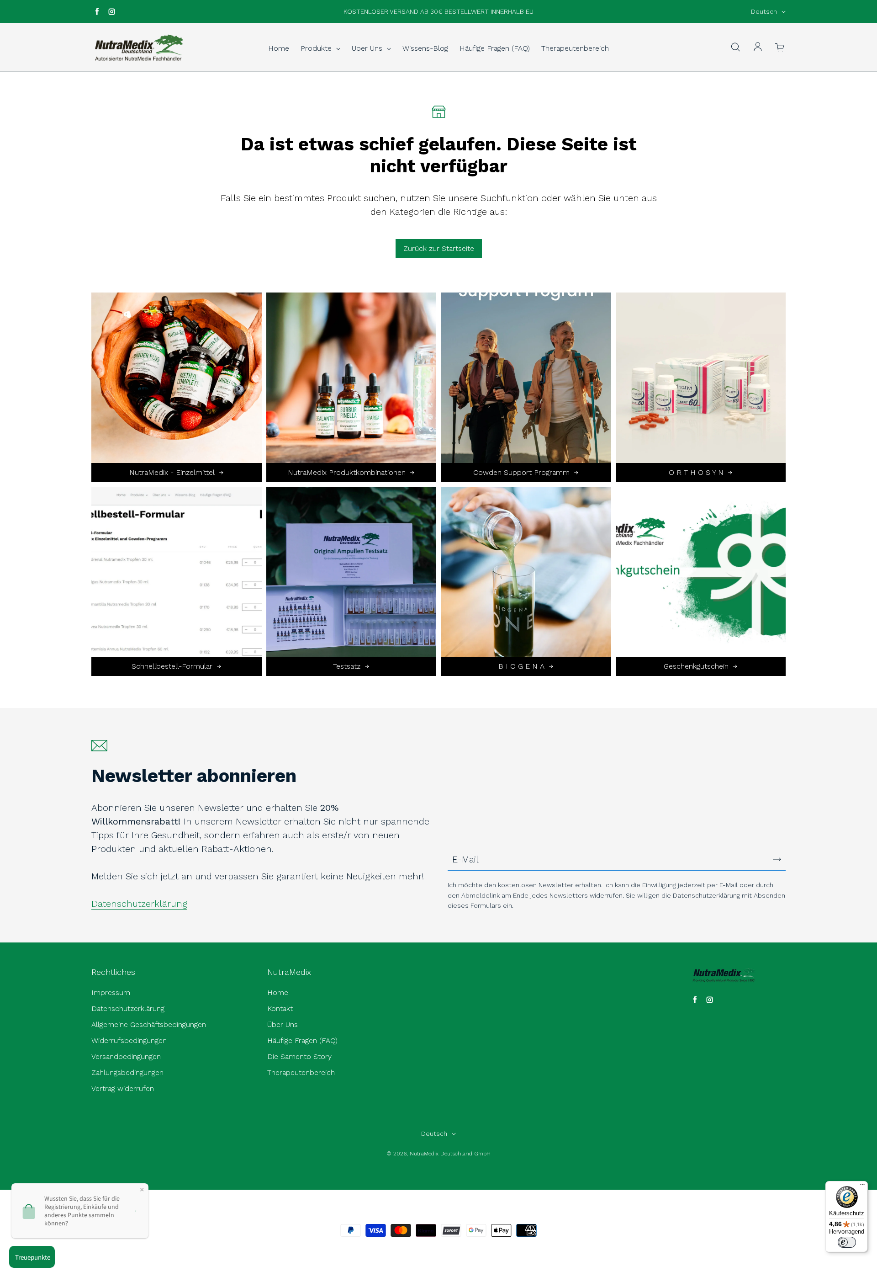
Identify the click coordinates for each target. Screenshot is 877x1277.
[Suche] (735, 47)
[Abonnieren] (777, 859)
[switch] (847, 1242)
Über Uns (368, 48)
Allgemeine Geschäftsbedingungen (148, 1024)
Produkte (317, 48)
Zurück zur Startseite (438, 248)
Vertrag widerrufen (122, 1088)
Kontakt (280, 1008)
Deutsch (764, 11)
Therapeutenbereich (575, 48)
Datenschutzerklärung (139, 903)
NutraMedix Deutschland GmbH (450, 1153)
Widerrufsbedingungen (129, 1040)
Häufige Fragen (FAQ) (495, 48)
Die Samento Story (299, 1056)
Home (278, 48)
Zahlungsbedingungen (127, 1072)
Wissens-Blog (425, 48)
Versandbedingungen (126, 1056)
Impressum (110, 992)
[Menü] (862, 1186)
